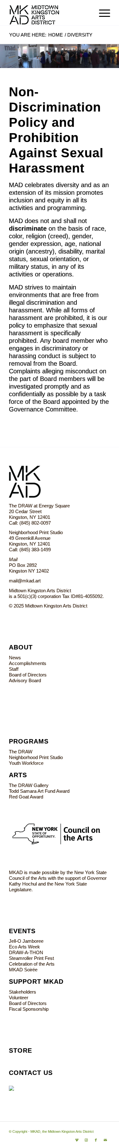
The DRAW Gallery (29, 785)
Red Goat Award (26, 796)
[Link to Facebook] (96, 1140)
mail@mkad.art (25, 580)
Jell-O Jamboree (26, 941)
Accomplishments (27, 663)
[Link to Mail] (105, 1140)
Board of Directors (28, 674)
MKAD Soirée (23, 969)
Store (20, 1050)
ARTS (18, 774)
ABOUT (21, 647)
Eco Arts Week (24, 946)
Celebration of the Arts (32, 964)
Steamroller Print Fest (31, 958)
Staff (13, 669)
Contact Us (31, 1072)
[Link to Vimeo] (77, 1140)
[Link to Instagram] (86, 1140)
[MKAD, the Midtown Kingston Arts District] (49, 12)
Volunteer (18, 997)
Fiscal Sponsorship (29, 1009)
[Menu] (101, 12)
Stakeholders (22, 992)
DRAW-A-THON (26, 952)
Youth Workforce (26, 763)
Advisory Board (25, 680)
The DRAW (20, 751)
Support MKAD (36, 981)
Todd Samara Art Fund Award (39, 791)
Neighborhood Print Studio (36, 757)
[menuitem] (101, 12)
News (15, 657)
